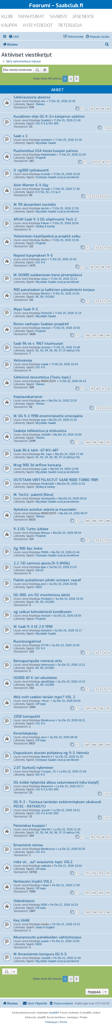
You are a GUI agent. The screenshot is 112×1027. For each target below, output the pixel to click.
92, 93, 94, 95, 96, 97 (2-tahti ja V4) (57, 350)
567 (87, 744)
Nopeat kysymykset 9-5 (33, 255)
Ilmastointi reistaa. (28, 845)
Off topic (40, 703)
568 (94, 744)
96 (92, 267)
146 (101, 442)
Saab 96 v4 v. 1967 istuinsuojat (38, 343)
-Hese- (45, 700)
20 (97, 388)
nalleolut (46, 865)
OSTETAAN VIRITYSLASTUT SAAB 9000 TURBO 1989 (56, 480)
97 (97, 267)
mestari (45, 327)
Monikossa (48, 720)
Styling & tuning (45, 226)
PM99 (44, 552)
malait (44, 364)
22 (108, 388)
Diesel (39, 570)
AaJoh (45, 208)
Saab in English (45, 927)
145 (94, 442)
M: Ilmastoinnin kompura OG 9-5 (40, 954)
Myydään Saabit (45, 142)
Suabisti (46, 120)
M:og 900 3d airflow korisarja (37, 465)
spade (45, 941)
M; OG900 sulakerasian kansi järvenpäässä (48, 275)
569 (101, 744)
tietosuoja (70, 25)
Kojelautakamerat (28, 397)
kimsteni (46, 630)
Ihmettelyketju (26, 733)
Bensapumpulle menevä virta (38, 661)
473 (101, 893)
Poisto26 (46, 313)
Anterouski (47, 664)
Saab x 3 (20, 136)
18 (92, 837)
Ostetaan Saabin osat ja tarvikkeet (57, 177)
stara (44, 278)
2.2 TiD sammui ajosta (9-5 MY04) (42, 563)
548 (108, 521)
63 (92, 108)
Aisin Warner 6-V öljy (31, 185)
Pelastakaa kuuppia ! (30, 825)
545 (87, 521)
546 (94, 521)
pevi (43, 583)
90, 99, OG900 (44, 296)
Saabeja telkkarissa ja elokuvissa (40, 431)
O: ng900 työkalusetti (31, 170)
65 (103, 108)
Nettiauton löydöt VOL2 (33, 881)
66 (108, 108)
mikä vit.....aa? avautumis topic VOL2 (43, 862)
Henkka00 (47, 483)
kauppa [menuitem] (9, 25)
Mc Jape (46, 454)
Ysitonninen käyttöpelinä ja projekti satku (47, 236)
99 (108, 267)
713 (101, 873)
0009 (44, 904)
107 (94, 335)
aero (44, 259)
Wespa (45, 532)
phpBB (53, 1012)
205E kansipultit (27, 716)
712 (94, 873)
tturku (45, 240)
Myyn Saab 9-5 (26, 309)
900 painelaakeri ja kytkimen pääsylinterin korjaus (54, 290)
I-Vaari (45, 885)
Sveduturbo (48, 498)
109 (108, 335)
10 (103, 162)
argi (43, 419)
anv (43, 101)
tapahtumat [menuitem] (31, 16)
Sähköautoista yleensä (32, 97)
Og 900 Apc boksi (28, 548)
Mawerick (47, 786)
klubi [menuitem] (7, 16)
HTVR (45, 645)
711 (87, 873)
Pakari (45, 223)
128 (108, 912)
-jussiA (45, 810)
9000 (38, 587)
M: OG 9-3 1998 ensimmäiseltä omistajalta (48, 416)
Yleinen (40, 104)
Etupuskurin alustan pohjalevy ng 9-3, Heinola (51, 753)
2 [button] (71, 78)
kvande (45, 174)
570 (108, 744)
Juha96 (45, 434)
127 (108, 708)
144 (87, 442)
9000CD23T (48, 381)
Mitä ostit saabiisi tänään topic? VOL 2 (44, 697)
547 (101, 521)
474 (108, 893)
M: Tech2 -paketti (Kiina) (33, 494)
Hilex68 (45, 829)
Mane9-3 (46, 756)
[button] (76, 79)
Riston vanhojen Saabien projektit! (41, 324)
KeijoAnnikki (48, 154)
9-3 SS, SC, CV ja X (47, 192)
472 (94, 893)
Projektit (40, 157)
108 (101, 335)
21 (103, 388)
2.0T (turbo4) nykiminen (33, 767)
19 (92, 388)
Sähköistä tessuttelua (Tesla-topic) (42, 377)
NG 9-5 (40, 774)
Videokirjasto (24, 901)
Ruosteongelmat (27, 641)
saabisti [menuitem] (58, 16)
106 (87, 335)
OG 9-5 (40, 262)
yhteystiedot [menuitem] (37, 25)
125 (94, 708)
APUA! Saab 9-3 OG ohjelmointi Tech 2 (45, 219)
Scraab (45, 188)
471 (87, 893)
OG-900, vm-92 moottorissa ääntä (42, 595)
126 (101, 708)
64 (97, 108)
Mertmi (45, 293)
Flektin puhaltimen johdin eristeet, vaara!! (47, 580)
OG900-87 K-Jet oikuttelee (35, 678)
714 (108, 873)
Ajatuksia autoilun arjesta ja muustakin (45, 509)
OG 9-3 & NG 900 (46, 123)
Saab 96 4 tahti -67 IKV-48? (36, 450)
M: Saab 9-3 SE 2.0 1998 (33, 626)
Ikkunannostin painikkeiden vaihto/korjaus (48, 937)
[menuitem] (14, 37)
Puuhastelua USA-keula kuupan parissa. (46, 151)
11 (108, 162)
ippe (43, 567)
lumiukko (46, 139)
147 (108, 442)
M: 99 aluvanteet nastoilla (35, 204)
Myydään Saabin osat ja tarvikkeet (57, 211)
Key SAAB (21, 920)
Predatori (46, 598)
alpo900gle (47, 681)
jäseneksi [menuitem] (83, 16)
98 (103, 267)
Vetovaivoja (23, 360)
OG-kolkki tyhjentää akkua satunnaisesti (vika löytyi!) (56, 782)
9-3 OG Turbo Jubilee (31, 529)
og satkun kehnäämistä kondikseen (43, 612)
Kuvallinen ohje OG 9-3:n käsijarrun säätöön (49, 116)
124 (87, 708)
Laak (44, 468)
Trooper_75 (48, 771)
